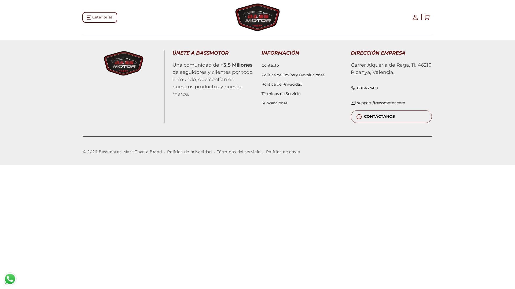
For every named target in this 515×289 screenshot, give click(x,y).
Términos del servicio (239, 151)
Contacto (270, 65)
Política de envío (283, 151)
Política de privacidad (189, 151)
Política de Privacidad (282, 84)
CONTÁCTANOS (379, 116)
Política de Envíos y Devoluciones (293, 75)
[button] (99, 17)
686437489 (367, 88)
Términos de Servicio (281, 93)
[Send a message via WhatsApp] (10, 279)
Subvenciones (275, 103)
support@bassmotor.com (381, 102)
